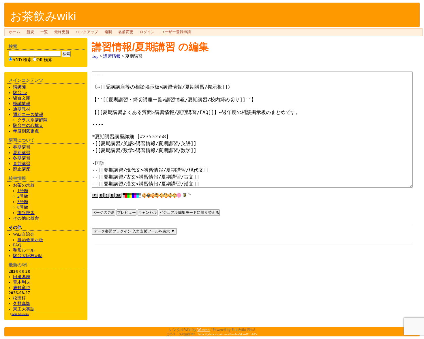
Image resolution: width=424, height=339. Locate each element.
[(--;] (166, 195)
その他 (15, 227)
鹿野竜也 (21, 287)
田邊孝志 (21, 276)
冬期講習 (21, 158)
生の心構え (28, 125)
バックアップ (87, 32)
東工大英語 (24, 309)
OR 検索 (44, 59)
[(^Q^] (153, 195)
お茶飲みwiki (43, 16)
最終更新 (61, 32)
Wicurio (203, 329)
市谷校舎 (26, 212)
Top (95, 56)
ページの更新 (103, 212)
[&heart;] (179, 195)
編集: (20, 314)
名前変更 (125, 32)
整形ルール (24, 250)
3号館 (22, 201)
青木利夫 (21, 282)
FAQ (17, 245)
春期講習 (21, 147)
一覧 (44, 32)
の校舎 (26, 218)
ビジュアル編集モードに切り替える (189, 212)
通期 (28, 114)
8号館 (22, 207)
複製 (108, 32)
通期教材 (21, 109)
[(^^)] (144, 195)
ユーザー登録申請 (176, 32)
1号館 (22, 190)
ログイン (147, 32)
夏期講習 (21, 152)
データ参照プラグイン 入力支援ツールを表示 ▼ (134, 231)
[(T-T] (174, 195)
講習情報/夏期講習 (133, 46)
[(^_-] (162, 195)
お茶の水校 (24, 185)
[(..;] (157, 195)
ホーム (14, 32)
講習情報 (112, 56)
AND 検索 (22, 59)
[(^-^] (149, 195)
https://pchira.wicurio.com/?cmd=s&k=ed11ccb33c (228, 334)
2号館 (22, 196)
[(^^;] (170, 195)
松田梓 (19, 298)
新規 (30, 32)
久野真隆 (21, 303)
